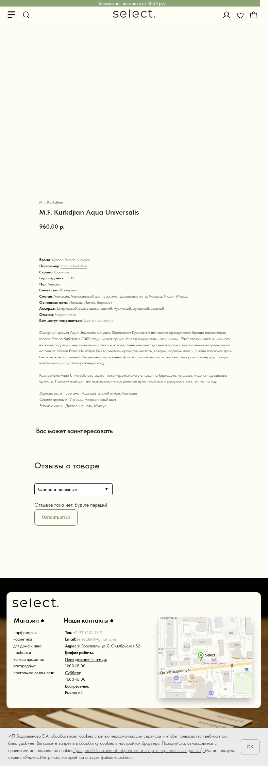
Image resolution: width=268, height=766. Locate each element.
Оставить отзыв (56, 517)
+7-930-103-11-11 (88, 632)
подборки (22, 652)
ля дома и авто (29, 646)
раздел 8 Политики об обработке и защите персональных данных (138, 750)
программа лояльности (33, 672)
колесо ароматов (28, 659)
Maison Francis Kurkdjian (71, 259)
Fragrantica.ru (65, 314)
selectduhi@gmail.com (96, 639)
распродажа (24, 665)
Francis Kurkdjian (74, 266)
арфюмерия (26, 632)
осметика (23, 639)
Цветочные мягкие (98, 320)
